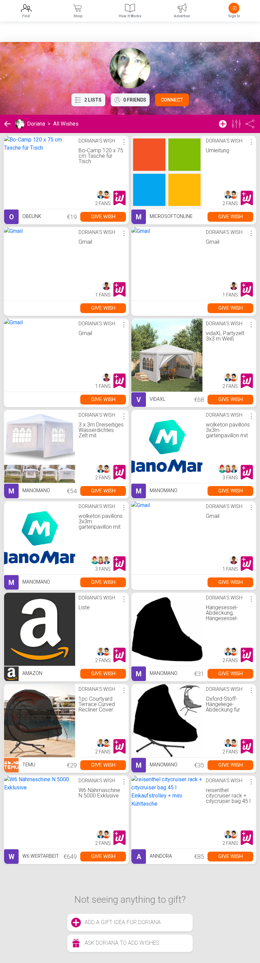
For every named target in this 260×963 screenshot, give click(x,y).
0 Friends (134, 100)
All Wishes (66, 124)
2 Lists (93, 100)
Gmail (85, 242)
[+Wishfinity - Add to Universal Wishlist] (119, 198)
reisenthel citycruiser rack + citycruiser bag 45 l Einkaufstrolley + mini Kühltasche (228, 801)
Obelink (25, 217)
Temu (28, 764)
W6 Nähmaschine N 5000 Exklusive (99, 793)
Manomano (29, 491)
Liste (84, 607)
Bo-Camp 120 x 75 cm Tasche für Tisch (101, 156)
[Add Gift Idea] (223, 124)
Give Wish (103, 217)
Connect (172, 100)
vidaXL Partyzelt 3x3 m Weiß (225, 336)
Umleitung (217, 150)
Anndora (154, 857)
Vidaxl (150, 400)
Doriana (36, 124)
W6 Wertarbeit (33, 857)
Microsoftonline (164, 217)
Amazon (31, 673)
